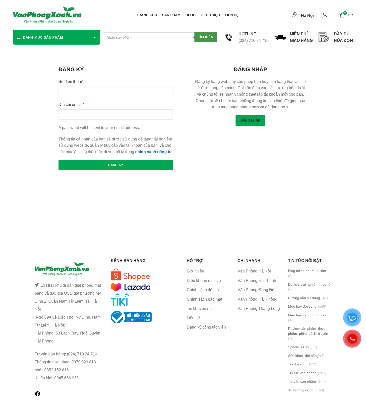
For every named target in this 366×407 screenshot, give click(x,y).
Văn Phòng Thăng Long (259, 308)
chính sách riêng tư (153, 152)
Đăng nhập (250, 120)
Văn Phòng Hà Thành (257, 280)
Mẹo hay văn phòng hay (307, 315)
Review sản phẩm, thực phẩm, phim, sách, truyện (308, 331)
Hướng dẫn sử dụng (304, 298)
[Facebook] (38, 395)
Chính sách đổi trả (203, 290)
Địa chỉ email (71, 104)
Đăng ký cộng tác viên (206, 327)
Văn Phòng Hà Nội (254, 271)
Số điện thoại (71, 81)
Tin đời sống (297, 364)
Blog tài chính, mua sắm (307, 271)
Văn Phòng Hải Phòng (257, 299)
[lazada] (130, 287)
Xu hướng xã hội (301, 390)
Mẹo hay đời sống (302, 306)
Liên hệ (193, 318)
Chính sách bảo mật (204, 299)
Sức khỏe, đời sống (303, 356)
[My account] (325, 15)
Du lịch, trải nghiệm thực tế (309, 284)
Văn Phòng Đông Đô (256, 290)
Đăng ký (115, 165)
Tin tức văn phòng (302, 373)
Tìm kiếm (206, 37)
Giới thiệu (195, 271)
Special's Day (298, 347)
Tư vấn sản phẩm (302, 381)
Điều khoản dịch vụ (204, 280)
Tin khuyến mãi (200, 308)
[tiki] (130, 274)
